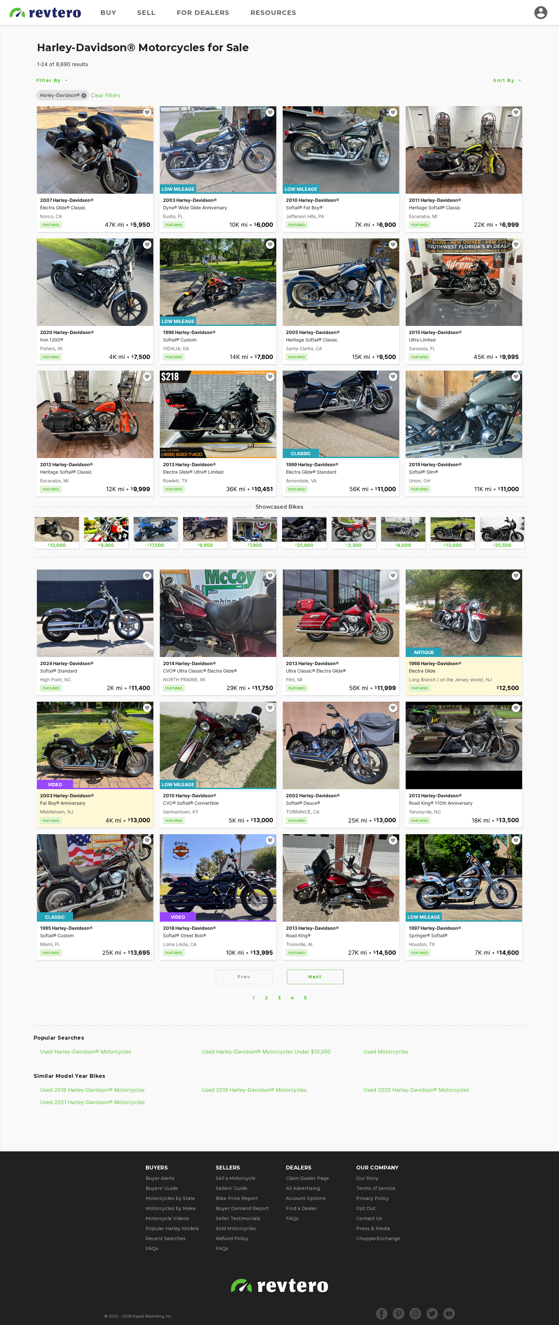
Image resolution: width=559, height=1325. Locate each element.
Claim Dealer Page (307, 1178)
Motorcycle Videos (167, 1218)
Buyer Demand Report (242, 1208)
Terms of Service (375, 1188)
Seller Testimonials (238, 1218)
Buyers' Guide (162, 1188)
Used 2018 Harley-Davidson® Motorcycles (92, 1090)
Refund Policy (232, 1238)
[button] (60, 95)
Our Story (367, 1178)
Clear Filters (105, 95)
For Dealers (203, 13)
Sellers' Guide (231, 1188)
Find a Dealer (301, 1208)
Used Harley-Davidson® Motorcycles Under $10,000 (266, 1051)
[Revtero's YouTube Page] (449, 1313)
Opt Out (365, 1208)
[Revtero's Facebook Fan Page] (382, 1313)
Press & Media (373, 1228)
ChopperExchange (378, 1238)
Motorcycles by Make (171, 1208)
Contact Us (369, 1218)
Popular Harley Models (172, 1228)
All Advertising (303, 1188)
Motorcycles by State (170, 1198)
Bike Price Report (237, 1198)
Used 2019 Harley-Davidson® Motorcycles (254, 1090)
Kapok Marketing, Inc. (152, 1316)
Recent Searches (166, 1238)
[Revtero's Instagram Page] (415, 1313)
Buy (108, 13)
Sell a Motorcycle (236, 1178)
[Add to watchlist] (147, 112)
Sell (146, 13)
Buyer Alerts (160, 1178)
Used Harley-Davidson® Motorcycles (85, 1051)
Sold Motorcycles (236, 1228)
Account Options (306, 1198)
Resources (273, 13)
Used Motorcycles (386, 1051)
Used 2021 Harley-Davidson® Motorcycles (92, 1102)
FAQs (152, 1248)
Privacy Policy (372, 1198)
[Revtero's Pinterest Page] (398, 1313)
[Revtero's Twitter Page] (432, 1313)
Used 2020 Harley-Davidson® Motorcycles (416, 1090)
